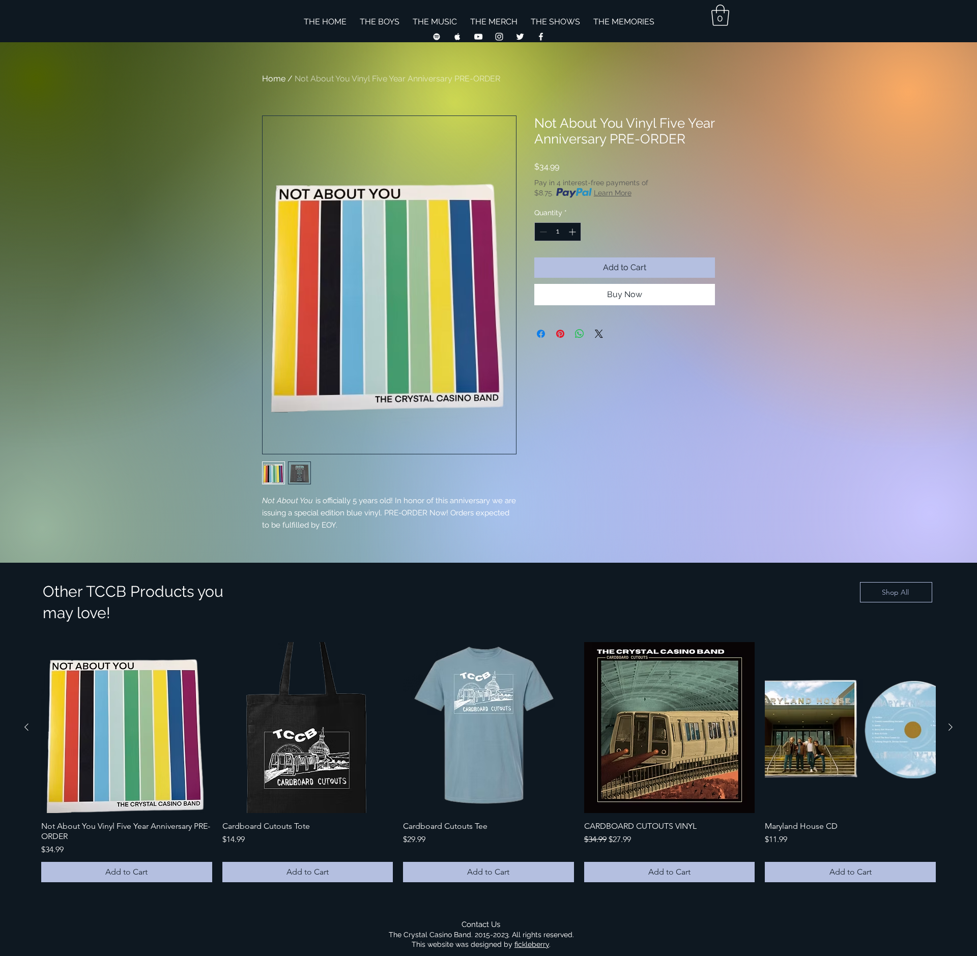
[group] (488, 762)
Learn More (612, 193)
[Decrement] (542, 232)
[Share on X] (599, 334)
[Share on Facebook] (541, 334)
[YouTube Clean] (478, 37)
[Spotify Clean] (437, 37)
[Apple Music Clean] (457, 37)
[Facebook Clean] (541, 37)
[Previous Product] (26, 727)
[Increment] (573, 232)
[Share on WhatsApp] (579, 334)
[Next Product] (950, 727)
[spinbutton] (558, 232)
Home (273, 78)
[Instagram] (499, 37)
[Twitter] (520, 37)
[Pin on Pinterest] (560, 334)
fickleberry (531, 944)
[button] (720, 15)
